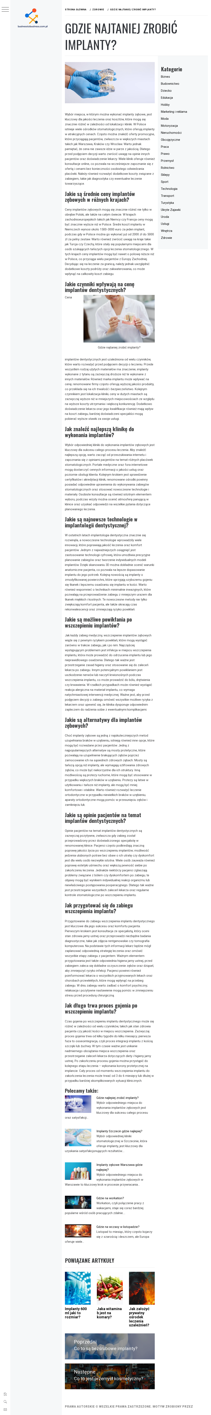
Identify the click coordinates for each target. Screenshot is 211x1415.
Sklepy (165, 175)
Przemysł (167, 161)
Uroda (165, 217)
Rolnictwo (167, 168)
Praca (165, 147)
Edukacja (167, 98)
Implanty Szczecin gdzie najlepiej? (119, 1131)
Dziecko (166, 91)
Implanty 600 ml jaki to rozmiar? (76, 1313)
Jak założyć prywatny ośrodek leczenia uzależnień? (139, 1317)
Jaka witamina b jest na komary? (109, 1313)
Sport (164, 182)
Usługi (165, 224)
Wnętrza (166, 231)
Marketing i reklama (174, 112)
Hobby (165, 105)
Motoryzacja (169, 126)
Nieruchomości (171, 133)
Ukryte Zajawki (171, 210)
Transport (167, 196)
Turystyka (167, 203)
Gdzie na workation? (110, 1198)
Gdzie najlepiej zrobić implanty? (117, 1098)
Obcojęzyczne (170, 140)
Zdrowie (166, 238)
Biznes (165, 77)
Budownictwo (170, 84)
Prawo (165, 154)
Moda (165, 119)
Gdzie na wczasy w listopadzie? (117, 1227)
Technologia (169, 189)
